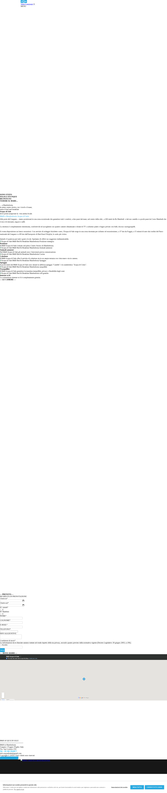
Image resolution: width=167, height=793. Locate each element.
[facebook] (22, 1)
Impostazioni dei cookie (119, 787)
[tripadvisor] (25, 1)
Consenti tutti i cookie (154, 787)
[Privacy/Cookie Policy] (9, 758)
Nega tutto (137, 787)
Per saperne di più (19, 789)
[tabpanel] (83, 6)
